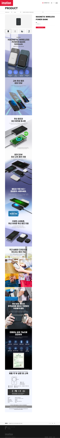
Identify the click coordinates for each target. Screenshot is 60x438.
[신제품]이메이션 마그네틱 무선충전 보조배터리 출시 (15, 423)
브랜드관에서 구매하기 (40, 27)
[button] (52, 423)
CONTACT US (46, 2)
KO (51, 2)
